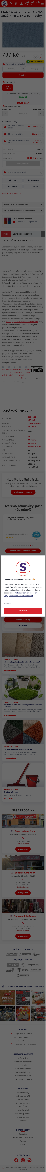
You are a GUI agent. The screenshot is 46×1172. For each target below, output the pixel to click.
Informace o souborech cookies (21, 596)
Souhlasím (23, 611)
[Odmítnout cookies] (4, 559)
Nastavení (7, 604)
